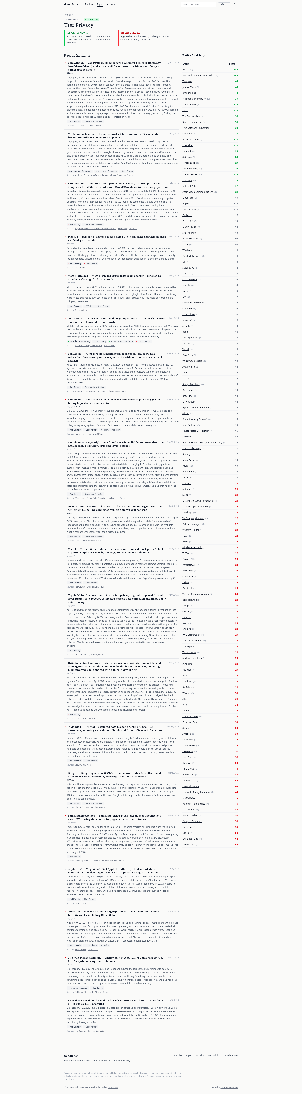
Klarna (185, 273)
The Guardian (96, 345)
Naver (185, 290)
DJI (183, 261)
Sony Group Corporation (195, 506)
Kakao (185, 582)
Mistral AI (187, 145)
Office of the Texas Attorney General (109, 861)
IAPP (77, 541)
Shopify (186, 454)
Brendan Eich (189, 92)
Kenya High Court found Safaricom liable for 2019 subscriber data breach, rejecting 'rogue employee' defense (116, 443)
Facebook (187, 588)
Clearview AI (189, 797)
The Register (80, 1031)
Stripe (185, 727)
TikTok (185, 553)
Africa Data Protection (96, 498)
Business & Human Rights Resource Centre (108, 391)
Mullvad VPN (189, 104)
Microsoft (74, 911)
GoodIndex (72, 4)
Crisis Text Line (190, 838)
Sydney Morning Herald (94, 654)
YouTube (186, 669)
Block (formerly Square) (194, 419)
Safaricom (74, 353)
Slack (185, 494)
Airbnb (186, 325)
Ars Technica (109, 345)
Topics (100, 4)
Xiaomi (186, 378)
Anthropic (187, 570)
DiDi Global (188, 780)
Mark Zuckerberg (191, 448)
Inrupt (185, 69)
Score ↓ (233, 63)
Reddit (185, 331)
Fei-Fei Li (187, 215)
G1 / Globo (79, 125)
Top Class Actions (98, 807)
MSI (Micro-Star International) (198, 500)
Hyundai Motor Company (84, 663)
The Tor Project (190, 174)
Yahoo (185, 710)
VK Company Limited (81, 134)
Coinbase (187, 308)
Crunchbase (188, 314)
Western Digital (190, 529)
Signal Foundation (192, 121)
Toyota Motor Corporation (85, 595)
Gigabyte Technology (193, 547)
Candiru (186, 628)
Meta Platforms (78, 275)
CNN (84, 903)
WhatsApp (187, 250)
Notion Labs (188, 162)
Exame (98, 125)
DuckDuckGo (189, 209)
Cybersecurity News (95, 587)
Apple (71, 869)
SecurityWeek (81, 310)
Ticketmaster (189, 652)
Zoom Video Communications (197, 191)
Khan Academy (190, 168)
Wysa (185, 244)
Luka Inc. (187, 757)
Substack (187, 156)
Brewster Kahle (190, 139)
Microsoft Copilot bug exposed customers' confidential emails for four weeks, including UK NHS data (115, 913)
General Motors (78, 506)
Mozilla (186, 285)
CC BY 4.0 (113, 1087)
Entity (185, 63)
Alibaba (186, 489)
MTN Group (188, 401)
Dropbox (186, 617)
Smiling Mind (189, 232)
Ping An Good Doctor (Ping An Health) (202, 442)
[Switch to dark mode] (235, 4)
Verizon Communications (195, 593)
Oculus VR (187, 751)
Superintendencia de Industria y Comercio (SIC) (95, 228)
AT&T (185, 698)
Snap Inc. (187, 133)
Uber (185, 372)
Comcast (186, 483)
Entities (89, 4)
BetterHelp (188, 471)
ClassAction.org (82, 807)
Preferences (231, 1055)
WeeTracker (80, 498)
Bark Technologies (192, 599)
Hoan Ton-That (190, 815)
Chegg (185, 605)
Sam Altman (76, 62)
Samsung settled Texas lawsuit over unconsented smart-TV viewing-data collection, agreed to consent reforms (114, 817)
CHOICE (78, 654)
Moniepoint (188, 646)
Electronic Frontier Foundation (198, 75)
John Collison (189, 424)
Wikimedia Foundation (194, 98)
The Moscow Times (92, 175)
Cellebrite (187, 576)
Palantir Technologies (193, 803)
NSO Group (75, 318)
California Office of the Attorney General (92, 992)
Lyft (184, 296)
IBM (184, 675)
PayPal (72, 1000)
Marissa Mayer (190, 716)
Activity (111, 4)
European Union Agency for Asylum (117, 175)
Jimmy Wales (189, 87)
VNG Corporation (191, 634)
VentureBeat (80, 949)
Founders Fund (190, 722)
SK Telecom (188, 687)
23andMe (187, 663)
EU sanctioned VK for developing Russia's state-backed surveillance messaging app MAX (113, 135)
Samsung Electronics (81, 815)
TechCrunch (80, 267)
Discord (73, 236)
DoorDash (187, 355)
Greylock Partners (191, 255)
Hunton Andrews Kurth (91, 541)
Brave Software (190, 238)
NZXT (185, 535)
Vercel (72, 549)
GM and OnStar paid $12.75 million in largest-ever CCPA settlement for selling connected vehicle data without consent (115, 508)
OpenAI (186, 762)
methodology (123, 1073)
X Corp (185, 110)
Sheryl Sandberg (191, 384)
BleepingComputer (83, 861)
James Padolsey (230, 1087)
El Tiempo (122, 228)
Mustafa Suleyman (192, 640)
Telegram (187, 81)
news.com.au (80, 718)
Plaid (185, 704)
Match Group (189, 226)
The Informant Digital (94, 434)
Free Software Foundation (196, 127)
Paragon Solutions (192, 821)
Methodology (214, 1055)
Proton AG (187, 221)
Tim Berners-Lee (191, 116)
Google (72, 773)
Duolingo (187, 512)
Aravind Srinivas (191, 366)
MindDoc (187, 681)
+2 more (122, 498)
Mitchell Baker (190, 186)
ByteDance (188, 389)
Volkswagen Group (192, 360)
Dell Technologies (191, 524)
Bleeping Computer (96, 1031)
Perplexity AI (189, 564)
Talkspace (187, 826)
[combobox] (198, 4)
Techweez (79, 434)
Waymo (186, 692)
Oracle (185, 832)
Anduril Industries (192, 658)
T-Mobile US (75, 726)
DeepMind (187, 844)
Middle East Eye (82, 345)
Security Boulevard (83, 765)
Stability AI (188, 267)
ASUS (185, 541)
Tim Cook (187, 180)
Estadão (89, 125)
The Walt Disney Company (84, 957)
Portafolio (133, 228)
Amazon (186, 733)
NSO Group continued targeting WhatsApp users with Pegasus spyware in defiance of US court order (116, 320)
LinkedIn (187, 477)
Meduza (78, 175)
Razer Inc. (187, 395)
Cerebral (187, 436)
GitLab (185, 413)
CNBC (77, 903)
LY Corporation (190, 337)
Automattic (188, 774)
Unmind (186, 151)
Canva (185, 611)
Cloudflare (187, 197)
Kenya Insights (81, 391)
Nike (184, 623)
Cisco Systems (189, 279)
